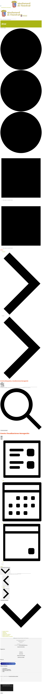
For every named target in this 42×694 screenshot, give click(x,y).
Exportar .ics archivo (6, 635)
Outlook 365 (4, 633)
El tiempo (21, 652)
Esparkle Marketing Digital (13, 676)
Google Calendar (5, 631)
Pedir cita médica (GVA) (6, 670)
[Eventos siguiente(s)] (2, 564)
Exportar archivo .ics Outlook (7, 636)
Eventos (3, 251)
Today (1, 566)
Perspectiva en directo (6, 634)
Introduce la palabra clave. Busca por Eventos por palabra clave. (12, 387)
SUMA (3, 671)
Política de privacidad (21, 655)
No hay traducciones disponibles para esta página (7, 685)
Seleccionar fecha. (13, 574)
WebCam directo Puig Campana (8, 663)
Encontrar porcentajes (4, 430)
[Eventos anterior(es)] (2, 563)
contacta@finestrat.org (23, 645)
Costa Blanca (4, 668)
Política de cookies (21, 657)
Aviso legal (21, 653)
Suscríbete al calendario (4, 600)
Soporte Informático (21, 646)
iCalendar (4, 632)
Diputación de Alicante (6, 669)
